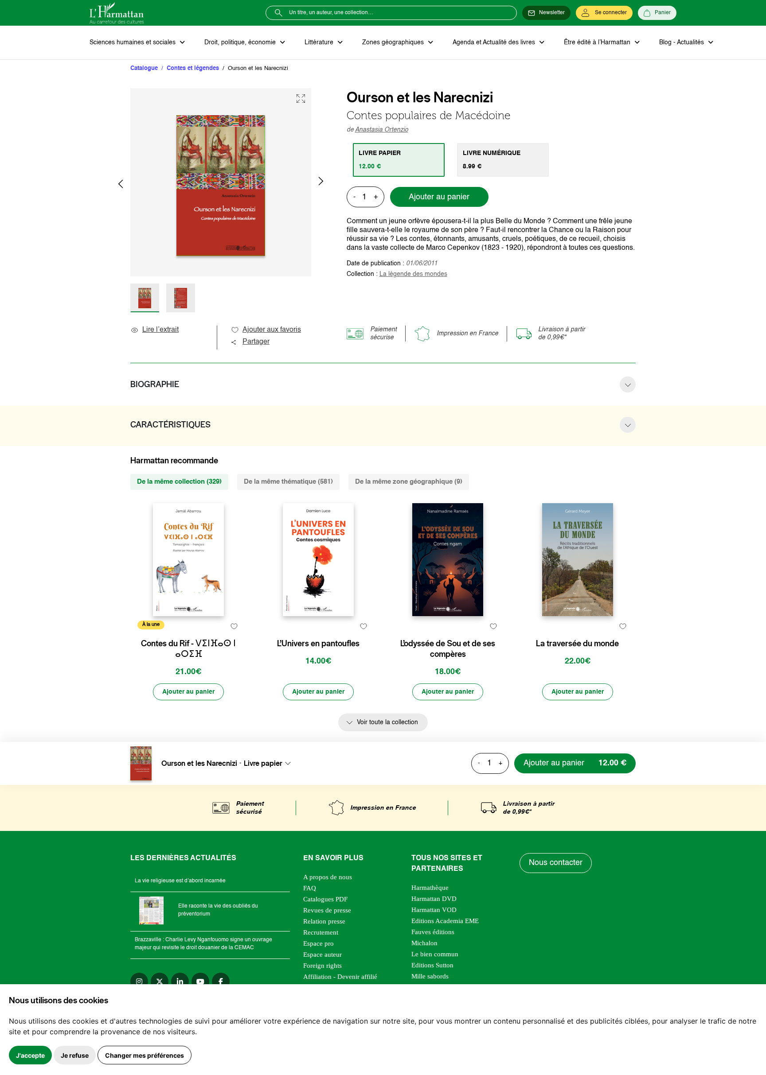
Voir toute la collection (387, 722)
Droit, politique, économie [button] (240, 42)
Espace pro (318, 943)
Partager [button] (256, 341)
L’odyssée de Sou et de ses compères (447, 649)
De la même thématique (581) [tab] (288, 481)
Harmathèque (430, 887)
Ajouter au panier (439, 197)
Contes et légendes (193, 68)
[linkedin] (180, 981)
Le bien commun (434, 954)
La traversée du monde (577, 643)
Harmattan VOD (434, 909)
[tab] (399, 160)
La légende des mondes (413, 274)
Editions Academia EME (445, 920)
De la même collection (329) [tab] (179, 481)
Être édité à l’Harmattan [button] (598, 42)
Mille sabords (430, 976)
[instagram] (139, 981)
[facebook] (221, 981)
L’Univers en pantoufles (318, 643)
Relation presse (324, 921)
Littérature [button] (320, 42)
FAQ (309, 888)
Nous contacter (555, 863)
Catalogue (144, 68)
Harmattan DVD (434, 898)
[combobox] (270, 763)
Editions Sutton (432, 965)
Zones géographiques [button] (394, 42)
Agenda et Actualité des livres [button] (495, 42)
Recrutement (320, 932)
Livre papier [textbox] (263, 763)
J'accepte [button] (30, 1055)
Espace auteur (322, 954)
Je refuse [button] (75, 1055)
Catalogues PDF (325, 899)
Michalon (424, 943)
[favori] (233, 626)
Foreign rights (322, 965)
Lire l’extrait (160, 330)
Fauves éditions (432, 931)
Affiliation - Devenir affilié (340, 976)
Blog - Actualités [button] (682, 42)
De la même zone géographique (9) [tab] (408, 481)
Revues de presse (327, 910)
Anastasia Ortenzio (381, 130)
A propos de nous (327, 877)
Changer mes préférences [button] (144, 1055)
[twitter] (159, 981)
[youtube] (200, 981)
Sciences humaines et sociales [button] (133, 42)
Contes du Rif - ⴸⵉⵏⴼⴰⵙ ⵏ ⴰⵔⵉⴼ (188, 649)
